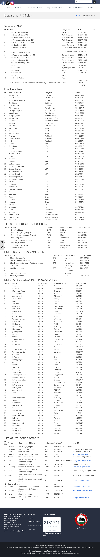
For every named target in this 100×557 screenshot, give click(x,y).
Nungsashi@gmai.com (81, 498)
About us (17, 8)
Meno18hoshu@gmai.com (82, 490)
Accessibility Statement (71, 553)
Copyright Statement (34, 525)
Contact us (92, 8)
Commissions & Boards (33, 8)
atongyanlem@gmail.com (82, 460)
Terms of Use (35, 553)
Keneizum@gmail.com (81, 480)
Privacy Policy (25, 553)
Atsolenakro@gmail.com (81, 467)
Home (9, 8)
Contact (30, 518)
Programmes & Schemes (55, 8)
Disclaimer (59, 553)
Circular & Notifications (77, 8)
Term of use (32, 529)
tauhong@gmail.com (80, 454)
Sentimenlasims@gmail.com (83, 486)
